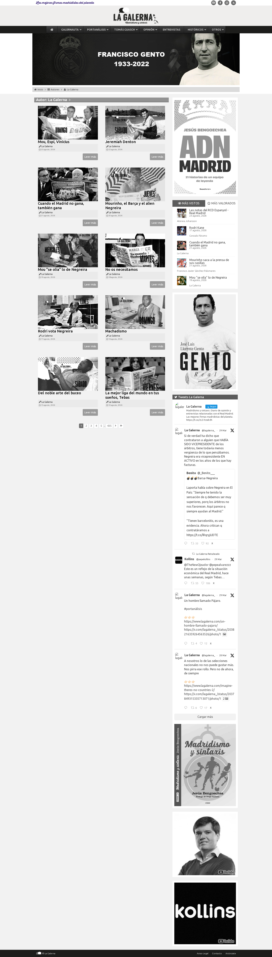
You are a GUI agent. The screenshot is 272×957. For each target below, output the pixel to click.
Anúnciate (231, 953)
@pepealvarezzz (220, 564)
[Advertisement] (101, 472)
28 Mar (223, 655)
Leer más (90, 156)
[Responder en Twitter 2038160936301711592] (186, 583)
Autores (55, 89)
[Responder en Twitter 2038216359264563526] (186, 644)
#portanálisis (193, 608)
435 (109, 425)
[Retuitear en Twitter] (193, 553)
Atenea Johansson (187, 221)
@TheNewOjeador (196, 564)
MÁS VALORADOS (223, 203)
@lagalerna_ (208, 430)
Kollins (189, 559)
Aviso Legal (202, 953)
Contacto (217, 953)
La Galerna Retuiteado (208, 554)
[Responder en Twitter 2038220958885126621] (186, 544)
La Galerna (183, 253)
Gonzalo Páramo (198, 235)
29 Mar (223, 430)
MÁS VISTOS (190, 203)
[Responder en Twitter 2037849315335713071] (186, 708)
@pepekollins (203, 559)
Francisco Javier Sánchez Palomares (196, 271)
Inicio (40, 89)
